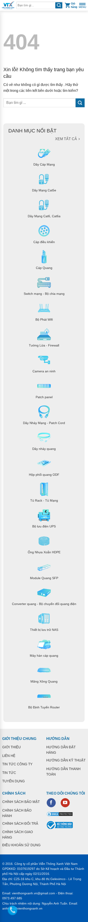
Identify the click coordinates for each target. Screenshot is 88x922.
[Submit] (80, 102)
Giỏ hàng (74, 5)
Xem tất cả (66, 139)
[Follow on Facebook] (51, 802)
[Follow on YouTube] (65, 802)
